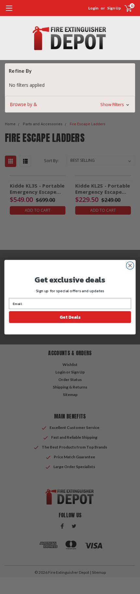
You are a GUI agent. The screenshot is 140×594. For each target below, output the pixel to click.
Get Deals (70, 316)
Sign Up (114, 8)
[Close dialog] (130, 265)
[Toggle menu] (9, 11)
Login (93, 8)
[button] (70, 104)
